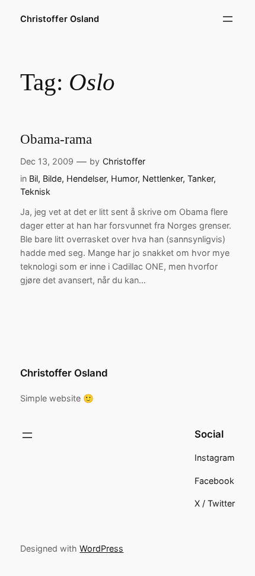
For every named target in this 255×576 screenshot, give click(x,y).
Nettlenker (162, 178)
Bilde (52, 178)
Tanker (200, 178)
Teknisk (35, 191)
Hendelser (86, 178)
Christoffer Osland (59, 19)
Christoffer (124, 161)
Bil (33, 178)
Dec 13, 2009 (47, 161)
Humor (124, 178)
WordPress (101, 548)
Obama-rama (56, 139)
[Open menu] (228, 19)
